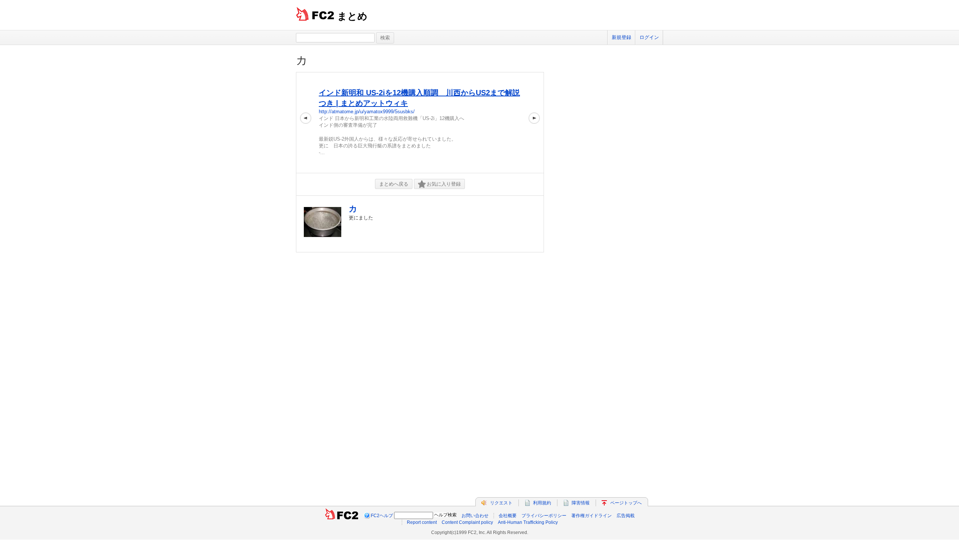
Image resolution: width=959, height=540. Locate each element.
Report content (422, 522)
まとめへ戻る (393, 184)
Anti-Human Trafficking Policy (528, 522)
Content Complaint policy (467, 522)
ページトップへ (626, 503)
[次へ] (534, 122)
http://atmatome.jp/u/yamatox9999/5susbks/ (367, 111)
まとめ (352, 16)
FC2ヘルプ (382, 515)
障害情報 (581, 503)
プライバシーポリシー (543, 515)
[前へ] (305, 122)
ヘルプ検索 (445, 515)
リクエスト (501, 503)
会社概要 (508, 515)
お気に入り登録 (444, 184)
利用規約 (542, 503)
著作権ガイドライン (591, 515)
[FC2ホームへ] (342, 515)
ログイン (649, 37)
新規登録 (621, 37)
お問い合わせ (475, 515)
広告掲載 (626, 515)
